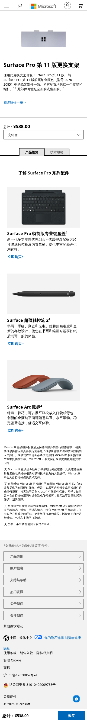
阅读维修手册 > (14, 102)
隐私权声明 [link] (44, 653)
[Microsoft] (43, 6)
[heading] (43, 556)
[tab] (32, 151)
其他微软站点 (13, 626)
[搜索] (19, 6)
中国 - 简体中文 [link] (21, 637)
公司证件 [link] (9, 696)
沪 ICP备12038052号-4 (20, 675)
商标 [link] (6, 667)
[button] (6, 6)
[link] (29, 684)
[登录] (67, 5)
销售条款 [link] (26, 653)
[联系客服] (76, 699)
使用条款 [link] (9, 653)
